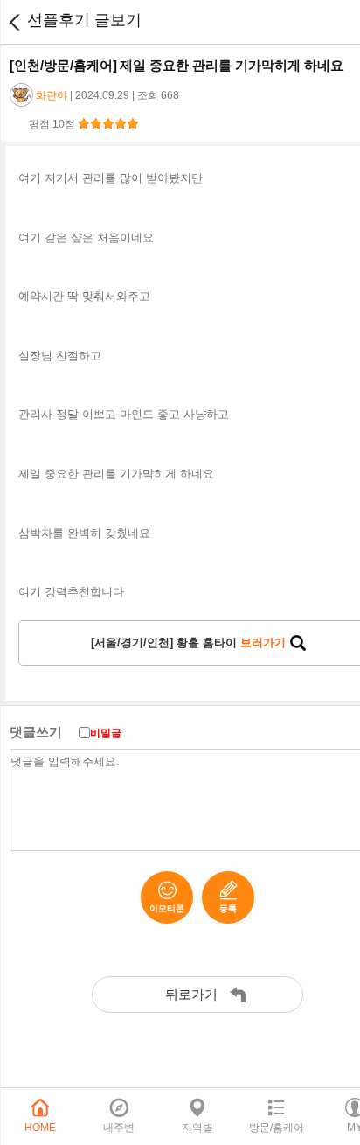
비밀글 (105, 733)
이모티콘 (166, 908)
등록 (228, 908)
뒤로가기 (14, 22)
